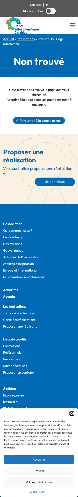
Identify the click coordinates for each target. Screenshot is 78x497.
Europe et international (20, 270)
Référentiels (12, 352)
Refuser (39, 471)
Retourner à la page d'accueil (40, 120)
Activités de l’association (21, 257)
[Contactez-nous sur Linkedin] (47, 5)
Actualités (10, 290)
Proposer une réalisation (21, 326)
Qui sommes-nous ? (17, 230)
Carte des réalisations (19, 320)
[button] (72, 413)
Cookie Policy (37, 491)
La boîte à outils (14, 339)
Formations (11, 346)
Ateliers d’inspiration (18, 264)
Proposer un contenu (18, 372)
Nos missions (12, 244)
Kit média (10, 402)
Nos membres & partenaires (23, 277)
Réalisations (26, 39)
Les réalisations (14, 306)
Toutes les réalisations (19, 313)
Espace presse (13, 395)
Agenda (9, 296)
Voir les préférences (39, 482)
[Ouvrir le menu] (72, 25)
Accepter (39, 459)
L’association (12, 224)
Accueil (8, 39)
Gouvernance (13, 250)
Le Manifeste (12, 237)
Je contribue (55, 182)
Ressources (11, 359)
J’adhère (9, 388)
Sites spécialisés (15, 366)
